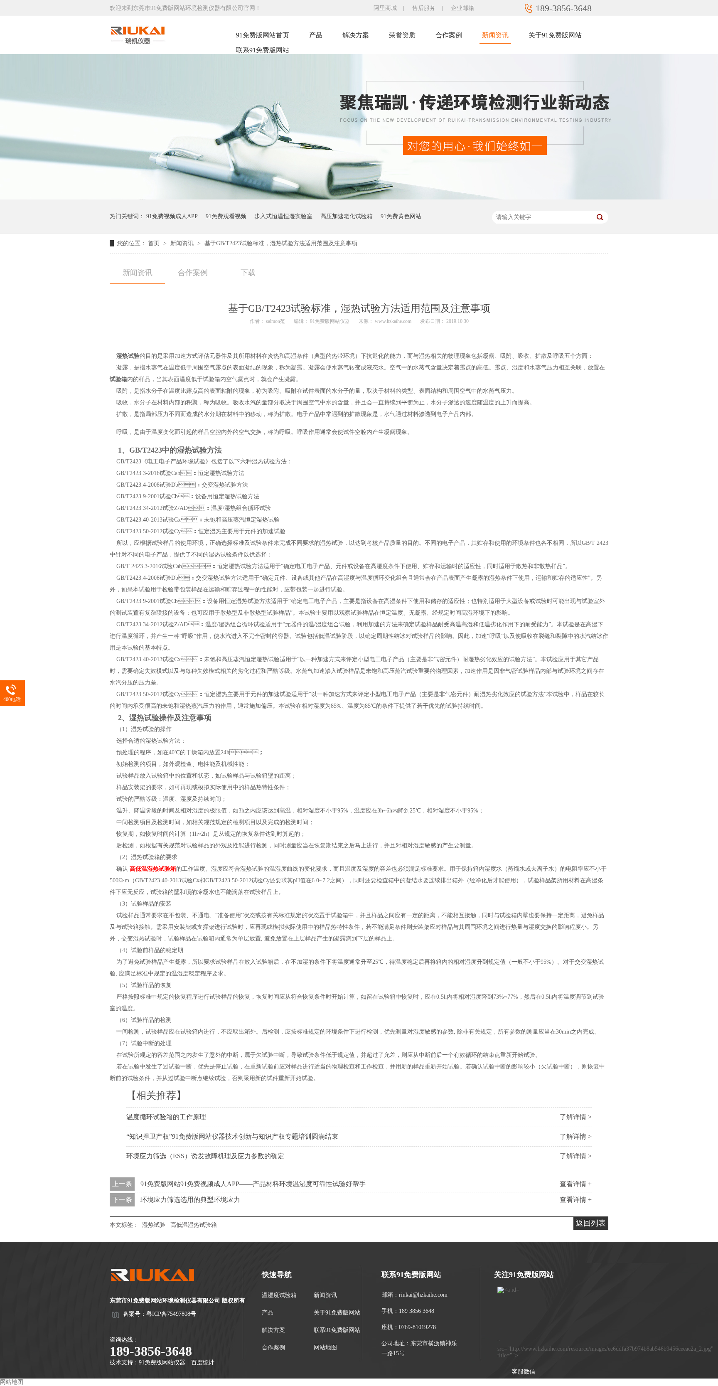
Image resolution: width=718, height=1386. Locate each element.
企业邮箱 (462, 8)
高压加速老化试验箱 (346, 216)
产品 (315, 35)
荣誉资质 (402, 35)
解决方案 (355, 35)
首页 (154, 243)
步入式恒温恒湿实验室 (283, 216)
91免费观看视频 (226, 216)
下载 (248, 272)
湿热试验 (153, 1225)
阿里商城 (385, 8)
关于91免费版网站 (555, 35)
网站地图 (325, 1347)
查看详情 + (576, 1183)
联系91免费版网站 (262, 50)
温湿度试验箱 (279, 1295)
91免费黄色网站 (401, 216)
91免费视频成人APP (172, 216)
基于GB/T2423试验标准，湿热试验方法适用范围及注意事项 (280, 243)
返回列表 (591, 1223)
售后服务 (423, 8)
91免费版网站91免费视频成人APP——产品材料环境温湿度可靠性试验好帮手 (253, 1183)
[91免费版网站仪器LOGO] (159, 1289)
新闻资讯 (495, 35)
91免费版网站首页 (262, 35)
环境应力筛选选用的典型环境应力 (190, 1199)
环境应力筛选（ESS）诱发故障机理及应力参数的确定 (205, 1156)
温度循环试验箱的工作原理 (166, 1116)
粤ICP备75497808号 (171, 1314)
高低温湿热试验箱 (153, 869)
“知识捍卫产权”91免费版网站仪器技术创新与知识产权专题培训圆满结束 (232, 1136)
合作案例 (448, 35)
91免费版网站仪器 (162, 1362)
